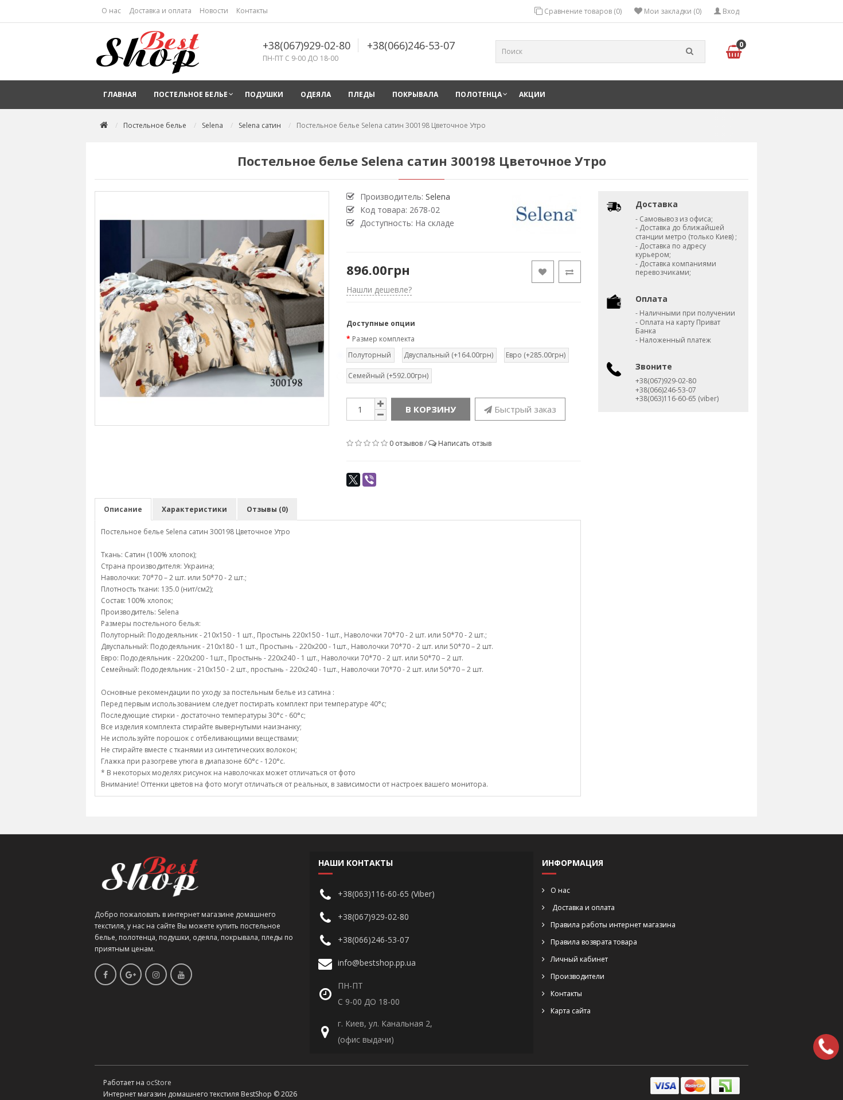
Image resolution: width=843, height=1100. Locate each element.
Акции (532, 94)
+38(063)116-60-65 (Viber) (386, 893)
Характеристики (194, 509)
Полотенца (478, 94)
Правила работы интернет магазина (613, 924)
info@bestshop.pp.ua (377, 962)
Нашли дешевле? (379, 289)
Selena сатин (260, 125)
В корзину (430, 409)
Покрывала (415, 94)
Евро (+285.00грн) (535, 355)
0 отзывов (406, 443)
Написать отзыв (464, 443)
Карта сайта (571, 1010)
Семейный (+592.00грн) (388, 375)
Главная (119, 94)
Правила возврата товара (594, 942)
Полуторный (369, 355)
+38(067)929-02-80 (306, 45)
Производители (577, 976)
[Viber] (369, 480)
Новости (214, 10)
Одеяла (315, 94)
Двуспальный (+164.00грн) (448, 355)
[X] (353, 480)
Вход (730, 11)
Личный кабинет (579, 959)
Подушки (264, 94)
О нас (111, 10)
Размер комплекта (383, 339)
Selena (212, 125)
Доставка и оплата (160, 10)
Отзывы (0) (267, 509)
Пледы (361, 94)
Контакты (252, 10)
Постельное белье (191, 94)
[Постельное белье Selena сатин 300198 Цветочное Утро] (211, 308)
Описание (123, 509)
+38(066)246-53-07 (411, 45)
